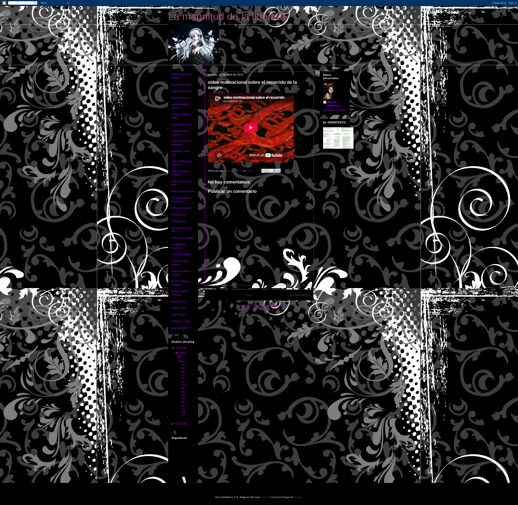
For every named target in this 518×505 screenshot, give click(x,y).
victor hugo (178, 314)
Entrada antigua (300, 295)
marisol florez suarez (180, 262)
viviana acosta (180, 321)
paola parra (178, 301)
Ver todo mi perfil (334, 110)
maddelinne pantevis (178, 246)
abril (182, 352)
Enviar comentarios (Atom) (266, 305)
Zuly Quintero (180, 327)
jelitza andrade (180, 207)
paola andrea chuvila (179, 293)
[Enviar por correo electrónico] (263, 171)
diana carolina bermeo (180, 173)
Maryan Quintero (333, 104)
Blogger (298, 497)
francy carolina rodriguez (180, 199)
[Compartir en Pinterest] (279, 171)
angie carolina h (181, 91)
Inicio (249, 295)
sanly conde (179, 307)
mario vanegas (180, 254)
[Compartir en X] (271, 171)
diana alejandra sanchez (181, 162)
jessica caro (179, 214)
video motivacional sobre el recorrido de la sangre (182, 388)
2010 (179, 423)
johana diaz (178, 221)
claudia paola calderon (179, 132)
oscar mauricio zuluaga (180, 282)
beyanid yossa (180, 97)
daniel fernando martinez (181, 142)
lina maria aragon (182, 237)
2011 (179, 348)
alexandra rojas (181, 84)
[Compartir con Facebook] (275, 171)
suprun (265, 497)
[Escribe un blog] (267, 171)
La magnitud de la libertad (226, 16)
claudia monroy (181, 124)
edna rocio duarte (182, 191)
